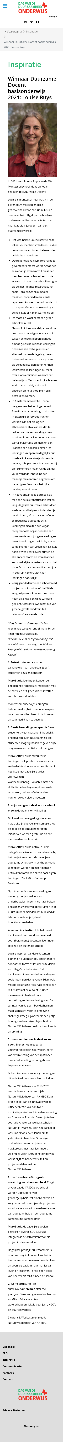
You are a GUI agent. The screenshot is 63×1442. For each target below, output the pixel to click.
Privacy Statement (14, 1410)
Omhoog (30, 1426)
